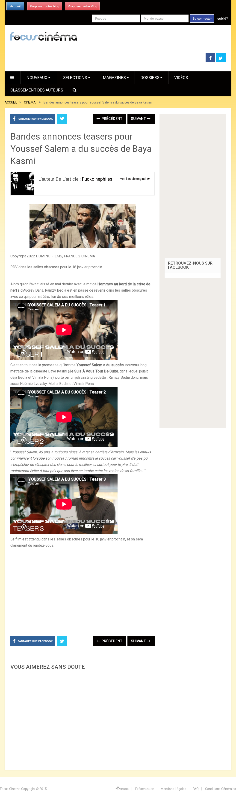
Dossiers (150, 77)
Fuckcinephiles (97, 179)
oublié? (222, 18)
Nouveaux (37, 77)
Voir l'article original (133, 178)
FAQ (196, 789)
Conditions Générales (220, 789)
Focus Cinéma (10, 789)
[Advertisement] (82, 718)
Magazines (114, 77)
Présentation (144, 789)
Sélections (75, 77)
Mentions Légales (173, 789)
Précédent (111, 118)
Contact (123, 789)
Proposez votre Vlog (82, 6)
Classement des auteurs (36, 90)
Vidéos (181, 77)
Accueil (15, 6)
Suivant (139, 118)
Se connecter (202, 18)
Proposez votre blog (44, 6)
